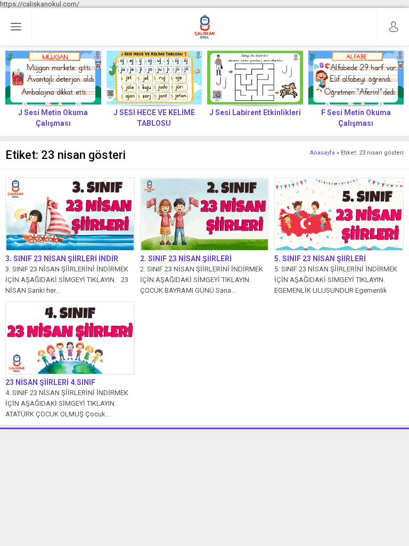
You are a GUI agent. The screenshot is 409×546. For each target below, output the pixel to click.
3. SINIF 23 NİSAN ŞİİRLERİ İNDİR (61, 258)
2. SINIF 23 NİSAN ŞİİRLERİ (186, 258)
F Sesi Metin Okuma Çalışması (356, 117)
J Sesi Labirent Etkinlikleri (255, 112)
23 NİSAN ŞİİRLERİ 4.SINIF (50, 382)
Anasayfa (322, 152)
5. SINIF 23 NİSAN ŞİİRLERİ (320, 258)
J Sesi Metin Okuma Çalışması (53, 117)
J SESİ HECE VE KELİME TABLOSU (154, 117)
